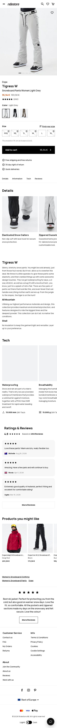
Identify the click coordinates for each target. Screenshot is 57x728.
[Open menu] (4, 4)
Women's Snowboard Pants (14, 580)
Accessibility (36, 655)
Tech (28, 178)
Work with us (8, 680)
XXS (7, 133)
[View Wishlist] (47, 4)
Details (5, 178)
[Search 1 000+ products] (42, 4)
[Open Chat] (50, 721)
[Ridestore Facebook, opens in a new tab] (22, 690)
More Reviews (28, 505)
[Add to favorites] (52, 12)
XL (52, 133)
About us (6, 671)
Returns (6, 650)
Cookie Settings (38, 650)
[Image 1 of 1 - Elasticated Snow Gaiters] (20, 214)
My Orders (7, 646)
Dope (31, 580)
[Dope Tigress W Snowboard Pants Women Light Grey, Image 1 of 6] (28, 41)
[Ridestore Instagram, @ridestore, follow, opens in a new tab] (28, 690)
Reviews (38, 178)
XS (16, 133)
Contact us (7, 637)
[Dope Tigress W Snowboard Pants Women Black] (15, 113)
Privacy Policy (37, 642)
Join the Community (11, 666)
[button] (28, 722)
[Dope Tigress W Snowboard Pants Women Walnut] (24, 113)
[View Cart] (53, 4)
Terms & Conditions (39, 637)
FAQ (4, 642)
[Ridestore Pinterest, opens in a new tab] (35, 690)
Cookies (34, 646)
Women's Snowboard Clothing (15, 577)
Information (17, 178)
